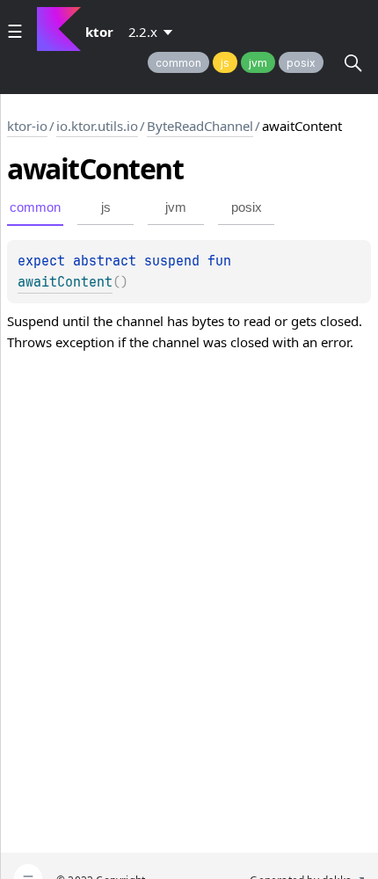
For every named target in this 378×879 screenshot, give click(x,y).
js (225, 62)
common (178, 62)
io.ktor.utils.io (97, 125)
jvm (258, 62)
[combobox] (154, 32)
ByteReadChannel (200, 125)
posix (301, 62)
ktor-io (27, 125)
